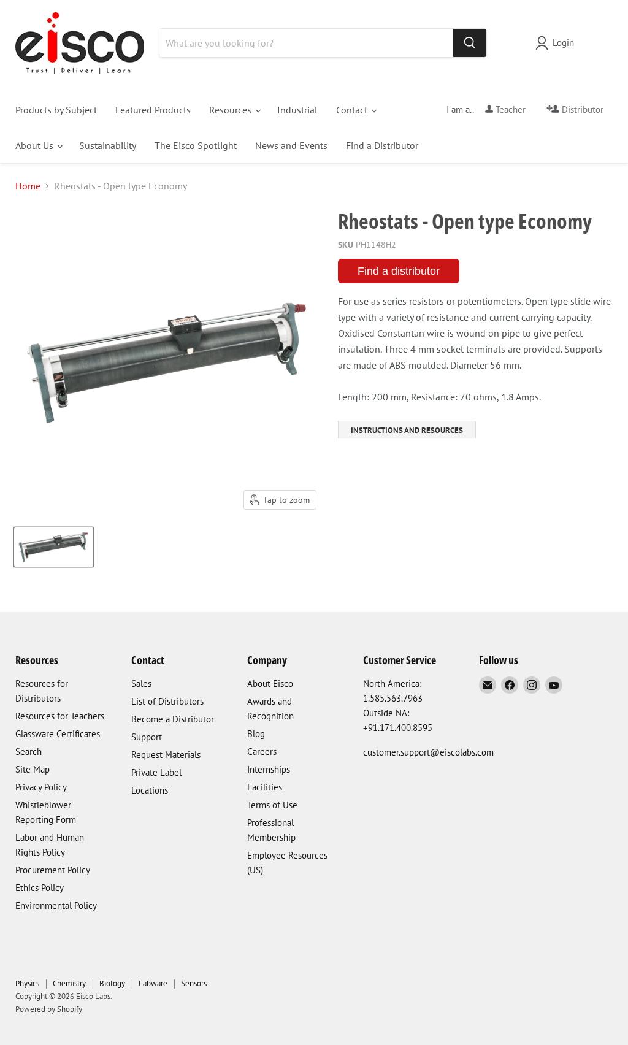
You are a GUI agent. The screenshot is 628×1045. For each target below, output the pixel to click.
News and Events (291, 145)
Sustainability (107, 145)
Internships (268, 769)
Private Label (156, 772)
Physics (27, 983)
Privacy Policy (41, 787)
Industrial (297, 110)
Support (146, 737)
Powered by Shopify (48, 1009)
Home (27, 185)
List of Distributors (167, 701)
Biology (112, 983)
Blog (256, 734)
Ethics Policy (39, 888)
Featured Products (153, 110)
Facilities (264, 787)
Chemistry (69, 983)
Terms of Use (272, 805)
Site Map (32, 769)
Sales (141, 683)
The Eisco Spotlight (196, 145)
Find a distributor (399, 271)
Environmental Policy (56, 905)
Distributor (581, 109)
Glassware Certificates (57, 734)
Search (28, 751)
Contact (353, 110)
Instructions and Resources (407, 430)
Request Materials (166, 754)
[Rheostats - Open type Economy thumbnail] (53, 547)
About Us (35, 145)
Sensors (194, 983)
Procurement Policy (52, 870)
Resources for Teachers (59, 716)
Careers (262, 751)
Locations (149, 790)
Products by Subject (56, 110)
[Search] (469, 43)
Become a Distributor (172, 719)
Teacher (509, 109)
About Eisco (270, 683)
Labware (153, 983)
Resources (231, 110)
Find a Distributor (382, 145)
